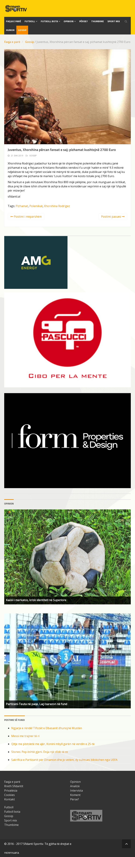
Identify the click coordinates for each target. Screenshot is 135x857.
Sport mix (113, 21)
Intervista (76, 790)
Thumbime (97, 21)
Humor (10, 30)
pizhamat (22, 206)
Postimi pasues (111, 216)
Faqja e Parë (13, 21)
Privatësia (10, 790)
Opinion (68, 21)
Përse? (83, 21)
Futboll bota (49, 21)
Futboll (30, 21)
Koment (75, 795)
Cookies (9, 795)
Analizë (75, 786)
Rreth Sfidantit (13, 786)
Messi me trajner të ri (25, 736)
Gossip (22, 30)
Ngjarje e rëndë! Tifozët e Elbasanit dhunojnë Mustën (46, 728)
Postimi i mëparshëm (27, 216)
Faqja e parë (12, 42)
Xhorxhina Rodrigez (57, 206)
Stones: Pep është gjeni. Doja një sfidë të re (39, 752)
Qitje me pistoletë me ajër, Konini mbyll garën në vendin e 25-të (53, 744)
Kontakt (9, 799)
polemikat (36, 206)
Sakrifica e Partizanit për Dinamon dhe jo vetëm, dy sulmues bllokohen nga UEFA (64, 760)
